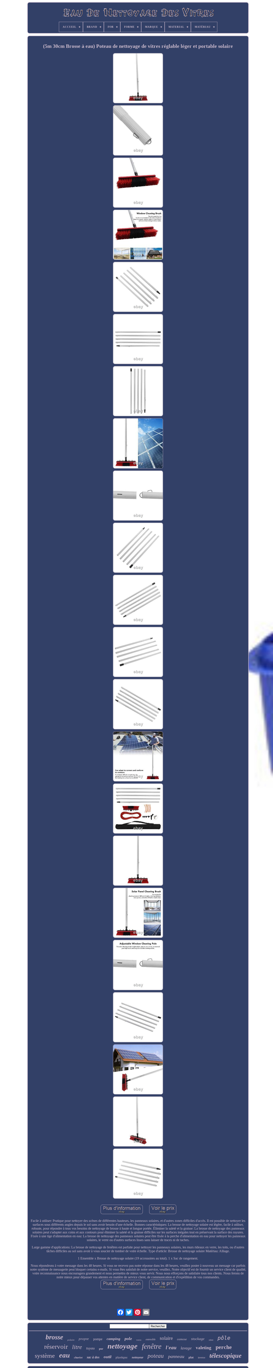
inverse (201, 1357)
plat (191, 1357)
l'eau (171, 1347)
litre (77, 1347)
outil (107, 1357)
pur (101, 1348)
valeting (203, 1347)
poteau (156, 1356)
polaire (70, 1340)
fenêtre (151, 1346)
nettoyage (122, 1346)
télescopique (225, 1355)
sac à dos (93, 1357)
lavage (186, 1348)
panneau (176, 1356)
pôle (224, 1338)
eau (64, 1355)
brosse (54, 1337)
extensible (150, 1339)
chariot (78, 1357)
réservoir (56, 1346)
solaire (166, 1338)
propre (84, 1338)
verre (138, 1340)
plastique (122, 1357)
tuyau (90, 1348)
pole (128, 1338)
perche (224, 1347)
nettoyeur (137, 1357)
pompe (97, 1339)
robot (211, 1340)
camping (113, 1339)
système (45, 1355)
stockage (198, 1339)
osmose (182, 1339)
